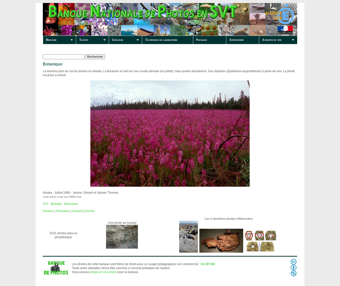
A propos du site (272, 40)
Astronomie (236, 40)
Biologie (51, 40)
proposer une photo (103, 272)
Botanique (71, 204)
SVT (46, 204)
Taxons (83, 40)
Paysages (201, 40)
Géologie (117, 40)
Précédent (63, 211)
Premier (48, 211)
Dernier (89, 211)
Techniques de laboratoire (161, 40)
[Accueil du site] (128, 19)
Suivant (77, 211)
